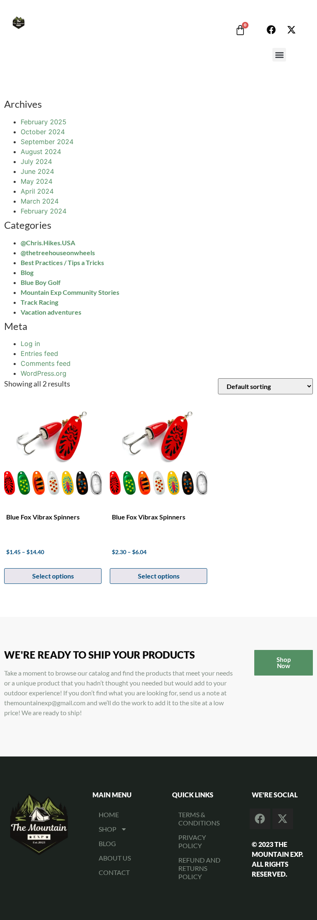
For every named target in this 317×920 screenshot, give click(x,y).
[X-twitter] (291, 30)
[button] (279, 55)
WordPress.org (43, 373)
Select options (53, 576)
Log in (30, 343)
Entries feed (39, 353)
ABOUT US (115, 858)
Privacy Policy (192, 841)
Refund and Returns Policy (199, 868)
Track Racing (39, 302)
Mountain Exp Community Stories (70, 292)
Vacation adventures (51, 312)
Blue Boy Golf (41, 282)
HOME (109, 814)
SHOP (107, 829)
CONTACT (114, 872)
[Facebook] (271, 30)
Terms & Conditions (199, 819)
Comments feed (46, 363)
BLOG (107, 843)
